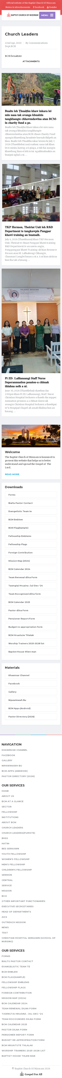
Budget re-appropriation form (25, 627)
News (5, 927)
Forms (11, 495)
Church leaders (12, 827)
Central (7, 880)
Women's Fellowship (16, 859)
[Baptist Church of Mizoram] (22, 15)
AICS (4, 917)
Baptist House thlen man (22, 652)
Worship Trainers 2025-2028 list (26, 643)
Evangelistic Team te (20, 511)
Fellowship (9, 812)
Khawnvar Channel (18, 675)
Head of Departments (16, 911)
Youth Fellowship (14, 854)
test (5, 932)
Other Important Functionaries (23, 901)
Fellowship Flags (17, 544)
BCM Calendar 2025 (19, 602)
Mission (7, 890)
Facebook (39, 7)
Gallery (12, 692)
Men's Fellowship (13, 864)
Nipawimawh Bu (17, 700)
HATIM (5, 843)
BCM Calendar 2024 (19, 569)
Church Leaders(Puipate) (18, 833)
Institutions (10, 817)
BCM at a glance (12, 801)
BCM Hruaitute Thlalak (21, 635)
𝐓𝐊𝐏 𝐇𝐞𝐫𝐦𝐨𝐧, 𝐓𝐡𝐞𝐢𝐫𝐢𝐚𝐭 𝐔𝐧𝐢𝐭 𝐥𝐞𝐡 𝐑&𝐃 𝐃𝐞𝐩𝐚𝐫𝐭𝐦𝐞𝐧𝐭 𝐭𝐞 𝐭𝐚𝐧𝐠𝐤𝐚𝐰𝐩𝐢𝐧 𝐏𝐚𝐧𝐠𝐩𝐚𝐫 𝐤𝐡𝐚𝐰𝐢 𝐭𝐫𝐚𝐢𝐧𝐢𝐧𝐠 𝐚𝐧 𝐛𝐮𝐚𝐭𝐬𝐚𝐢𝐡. (29, 231)
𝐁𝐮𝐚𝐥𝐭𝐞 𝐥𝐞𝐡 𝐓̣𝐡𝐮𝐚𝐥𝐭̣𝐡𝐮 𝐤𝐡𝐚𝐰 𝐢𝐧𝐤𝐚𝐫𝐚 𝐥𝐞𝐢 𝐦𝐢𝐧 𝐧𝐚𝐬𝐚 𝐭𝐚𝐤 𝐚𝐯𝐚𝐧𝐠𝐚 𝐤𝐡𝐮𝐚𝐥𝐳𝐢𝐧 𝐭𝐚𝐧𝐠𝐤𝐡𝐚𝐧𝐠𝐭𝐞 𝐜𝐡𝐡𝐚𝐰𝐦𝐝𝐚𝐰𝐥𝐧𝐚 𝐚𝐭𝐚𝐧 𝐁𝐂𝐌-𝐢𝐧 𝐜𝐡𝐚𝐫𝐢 (31, 117)
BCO (4, 896)
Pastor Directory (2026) (21, 716)
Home (5, 791)
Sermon (7, 875)
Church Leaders (21, 34)
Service (7, 885)
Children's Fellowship (17, 869)
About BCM (9, 822)
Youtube (53, 7)
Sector (7, 806)
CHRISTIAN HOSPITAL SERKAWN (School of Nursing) (29, 940)
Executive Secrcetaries (18, 906)
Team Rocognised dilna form (24, 594)
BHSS (5, 838)
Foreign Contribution (20, 552)
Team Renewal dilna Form (22, 577)
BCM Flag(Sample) (18, 528)
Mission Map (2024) (19, 561)
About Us (8, 796)
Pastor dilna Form (18, 610)
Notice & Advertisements (17, 7)
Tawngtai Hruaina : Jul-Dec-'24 (25, 585)
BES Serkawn (10, 848)
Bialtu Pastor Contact (20, 503)
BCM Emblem (15, 519)
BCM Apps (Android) (19, 708)
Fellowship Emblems (19, 536)
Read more (12, 474)
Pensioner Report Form (21, 618)
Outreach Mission (14, 922)
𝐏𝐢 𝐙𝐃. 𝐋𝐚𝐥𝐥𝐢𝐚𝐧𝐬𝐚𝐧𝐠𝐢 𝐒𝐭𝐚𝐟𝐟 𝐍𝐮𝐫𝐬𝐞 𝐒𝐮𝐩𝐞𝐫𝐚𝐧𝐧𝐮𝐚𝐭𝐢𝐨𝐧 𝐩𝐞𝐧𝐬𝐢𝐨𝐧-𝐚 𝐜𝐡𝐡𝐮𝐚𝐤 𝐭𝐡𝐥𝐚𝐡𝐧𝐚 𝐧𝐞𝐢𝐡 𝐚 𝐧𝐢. (27, 382)
